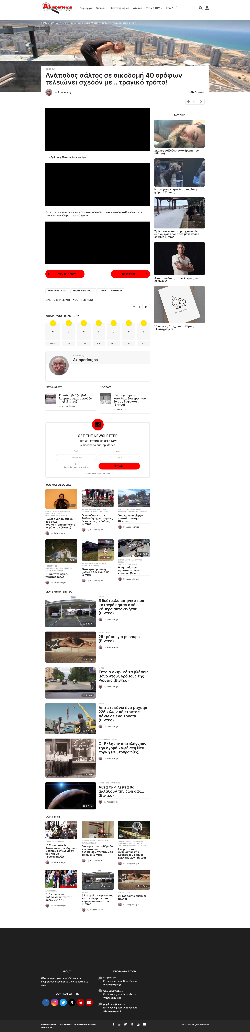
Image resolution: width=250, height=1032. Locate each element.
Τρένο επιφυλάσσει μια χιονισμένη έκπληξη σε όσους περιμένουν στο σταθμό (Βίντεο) (176, 234)
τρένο (96, 565)
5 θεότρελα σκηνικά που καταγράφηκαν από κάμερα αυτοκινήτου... (171, 957)
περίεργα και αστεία (90, 512)
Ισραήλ (102, 291)
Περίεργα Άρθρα (88, 841)
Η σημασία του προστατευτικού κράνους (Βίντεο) (129, 570)
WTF (143, 344)
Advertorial (51, 891)
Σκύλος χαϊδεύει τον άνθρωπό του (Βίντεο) (176, 152)
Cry (68, 344)
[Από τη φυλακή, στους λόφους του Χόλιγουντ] (179, 258)
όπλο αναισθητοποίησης (56, 515)
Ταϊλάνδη (104, 512)
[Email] (89, 1002)
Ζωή (107, 783)
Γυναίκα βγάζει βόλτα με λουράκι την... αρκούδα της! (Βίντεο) (76, 398)
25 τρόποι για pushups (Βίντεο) (119, 638)
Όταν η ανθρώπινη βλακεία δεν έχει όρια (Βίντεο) (96, 572)
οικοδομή (116, 291)
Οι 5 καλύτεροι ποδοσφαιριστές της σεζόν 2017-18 (58, 897)
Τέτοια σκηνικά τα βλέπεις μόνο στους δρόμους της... (229, 956)
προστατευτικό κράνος (128, 564)
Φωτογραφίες (120, 8)
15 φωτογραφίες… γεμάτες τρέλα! (57, 575)
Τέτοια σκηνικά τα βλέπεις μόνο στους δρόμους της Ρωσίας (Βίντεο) (124, 676)
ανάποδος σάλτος (58, 291)
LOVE (113, 344)
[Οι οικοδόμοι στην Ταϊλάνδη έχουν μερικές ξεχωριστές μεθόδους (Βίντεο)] (98, 498)
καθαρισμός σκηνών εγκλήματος (133, 846)
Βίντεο (100, 8)
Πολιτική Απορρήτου (85, 1024)
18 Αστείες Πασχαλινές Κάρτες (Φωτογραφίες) (174, 327)
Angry (53, 344)
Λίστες (138, 8)
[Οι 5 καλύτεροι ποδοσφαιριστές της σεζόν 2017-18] (61, 879)
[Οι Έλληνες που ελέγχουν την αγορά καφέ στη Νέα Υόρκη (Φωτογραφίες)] (70, 758)
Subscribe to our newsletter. (76, 467)
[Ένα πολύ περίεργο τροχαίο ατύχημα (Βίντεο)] (134, 498)
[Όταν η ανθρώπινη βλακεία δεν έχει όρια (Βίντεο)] (98, 550)
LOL (98, 344)
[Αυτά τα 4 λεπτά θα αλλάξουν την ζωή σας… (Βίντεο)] (70, 795)
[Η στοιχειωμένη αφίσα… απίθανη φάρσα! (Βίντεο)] (179, 172)
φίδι (107, 841)
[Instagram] (54, 1002)
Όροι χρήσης (65, 1024)
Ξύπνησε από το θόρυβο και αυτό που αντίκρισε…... (84, 953)
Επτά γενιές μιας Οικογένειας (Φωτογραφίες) (120, 982)
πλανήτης (115, 783)
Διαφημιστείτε (48, 1024)
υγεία (108, 632)
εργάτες (92, 509)
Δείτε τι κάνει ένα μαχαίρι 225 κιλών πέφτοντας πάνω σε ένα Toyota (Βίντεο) (123, 713)
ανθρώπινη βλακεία (83, 291)
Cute (84, 344)
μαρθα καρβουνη (112, 1004)
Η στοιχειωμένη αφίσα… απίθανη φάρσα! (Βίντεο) (175, 191)
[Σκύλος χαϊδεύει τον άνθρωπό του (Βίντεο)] (179, 134)
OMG (129, 344)
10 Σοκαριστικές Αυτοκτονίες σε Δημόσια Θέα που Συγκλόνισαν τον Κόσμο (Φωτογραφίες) (61, 851)
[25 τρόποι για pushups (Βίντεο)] (70, 647)
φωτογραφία (57, 570)
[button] (176, 8)
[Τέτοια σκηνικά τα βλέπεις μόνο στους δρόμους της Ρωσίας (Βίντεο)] (70, 683)
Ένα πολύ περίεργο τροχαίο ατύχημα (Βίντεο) (130, 518)
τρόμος (100, 841)
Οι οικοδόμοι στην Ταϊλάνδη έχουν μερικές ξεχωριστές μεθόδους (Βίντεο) (97, 519)
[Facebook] (45, 1002)
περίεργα (68, 568)
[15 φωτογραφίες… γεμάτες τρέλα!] (61, 551)
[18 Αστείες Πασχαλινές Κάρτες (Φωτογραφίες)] (179, 304)
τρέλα (48, 570)
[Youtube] (80, 1002)
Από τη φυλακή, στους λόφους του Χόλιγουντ (176, 279)
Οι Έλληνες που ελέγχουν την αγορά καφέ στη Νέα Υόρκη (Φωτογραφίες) (122, 747)
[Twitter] (63, 1002)
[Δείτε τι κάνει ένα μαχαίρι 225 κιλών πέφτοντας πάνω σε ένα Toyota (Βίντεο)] (70, 718)
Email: (76, 451)
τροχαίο (143, 512)
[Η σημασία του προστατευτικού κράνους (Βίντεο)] (134, 548)
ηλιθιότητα (50, 513)
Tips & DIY (153, 8)
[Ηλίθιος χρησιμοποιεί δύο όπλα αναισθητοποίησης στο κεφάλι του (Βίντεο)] (61, 499)
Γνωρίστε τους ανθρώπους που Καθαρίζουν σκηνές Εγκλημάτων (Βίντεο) (132, 853)
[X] (72, 1002)
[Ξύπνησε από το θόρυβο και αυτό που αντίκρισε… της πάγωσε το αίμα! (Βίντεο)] (98, 829)
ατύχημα (122, 512)
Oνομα (119, 451)
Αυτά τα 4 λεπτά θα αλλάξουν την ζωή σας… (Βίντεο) (121, 791)
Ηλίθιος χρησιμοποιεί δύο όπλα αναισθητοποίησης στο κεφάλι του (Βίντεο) (60, 523)
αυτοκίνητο (133, 512)
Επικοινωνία (47, 1027)
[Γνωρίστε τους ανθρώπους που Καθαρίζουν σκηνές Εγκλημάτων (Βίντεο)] (134, 830)
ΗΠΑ (131, 844)
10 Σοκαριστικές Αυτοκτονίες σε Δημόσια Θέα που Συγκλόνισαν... (55, 955)
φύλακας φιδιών (89, 843)
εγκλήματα (123, 844)
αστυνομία (138, 841)
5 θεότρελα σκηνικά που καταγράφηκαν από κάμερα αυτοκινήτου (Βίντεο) (121, 606)
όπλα (59, 513)
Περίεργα (85, 8)
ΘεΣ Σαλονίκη (111, 990)
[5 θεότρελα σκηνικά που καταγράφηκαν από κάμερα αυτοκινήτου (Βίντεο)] (70, 611)
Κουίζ (169, 8)
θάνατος (138, 844)
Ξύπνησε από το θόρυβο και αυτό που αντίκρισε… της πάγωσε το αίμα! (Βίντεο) (97, 850)
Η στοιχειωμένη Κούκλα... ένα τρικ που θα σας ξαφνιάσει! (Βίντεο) (129, 400)
